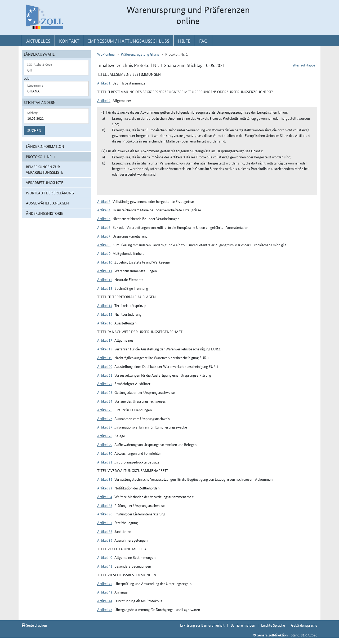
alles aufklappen (305, 65)
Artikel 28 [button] (104, 435)
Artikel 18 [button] (104, 348)
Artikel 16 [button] (104, 323)
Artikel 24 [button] (104, 401)
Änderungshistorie (44, 213)
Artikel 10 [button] (104, 262)
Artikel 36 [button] (104, 513)
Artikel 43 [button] (104, 592)
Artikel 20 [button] (104, 366)
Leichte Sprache (273, 625)
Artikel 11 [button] (104, 270)
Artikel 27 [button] (104, 427)
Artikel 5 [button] (103, 218)
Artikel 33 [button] (104, 488)
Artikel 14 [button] (104, 305)
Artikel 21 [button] (104, 375)
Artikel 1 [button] (103, 83)
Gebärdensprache (304, 625)
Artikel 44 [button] (104, 600)
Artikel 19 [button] (104, 357)
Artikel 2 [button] (103, 100)
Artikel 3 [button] (103, 201)
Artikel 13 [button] (104, 288)
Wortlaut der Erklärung (50, 192)
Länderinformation (45, 146)
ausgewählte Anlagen (47, 203)
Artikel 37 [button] (104, 522)
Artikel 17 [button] (104, 340)
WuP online (106, 54)
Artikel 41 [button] (104, 566)
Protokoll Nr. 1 (40, 156)
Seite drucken (36, 625)
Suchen (34, 130)
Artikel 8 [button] (103, 244)
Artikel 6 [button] (103, 227)
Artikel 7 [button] (103, 236)
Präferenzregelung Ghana (140, 54)
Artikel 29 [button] (104, 444)
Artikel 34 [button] (104, 496)
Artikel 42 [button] (104, 583)
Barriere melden (243, 625)
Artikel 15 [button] (104, 314)
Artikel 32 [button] (104, 479)
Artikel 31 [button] (104, 462)
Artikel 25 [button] (104, 409)
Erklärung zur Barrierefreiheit (202, 625)
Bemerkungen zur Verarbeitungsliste (44, 169)
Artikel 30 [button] (104, 453)
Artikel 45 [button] (104, 609)
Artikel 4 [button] (103, 209)
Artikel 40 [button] (104, 557)
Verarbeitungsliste (44, 182)
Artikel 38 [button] (104, 531)
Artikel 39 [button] (104, 540)
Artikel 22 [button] (104, 383)
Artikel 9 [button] (103, 253)
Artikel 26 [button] (104, 418)
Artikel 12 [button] (104, 279)
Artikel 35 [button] (104, 505)
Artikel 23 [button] (104, 392)
